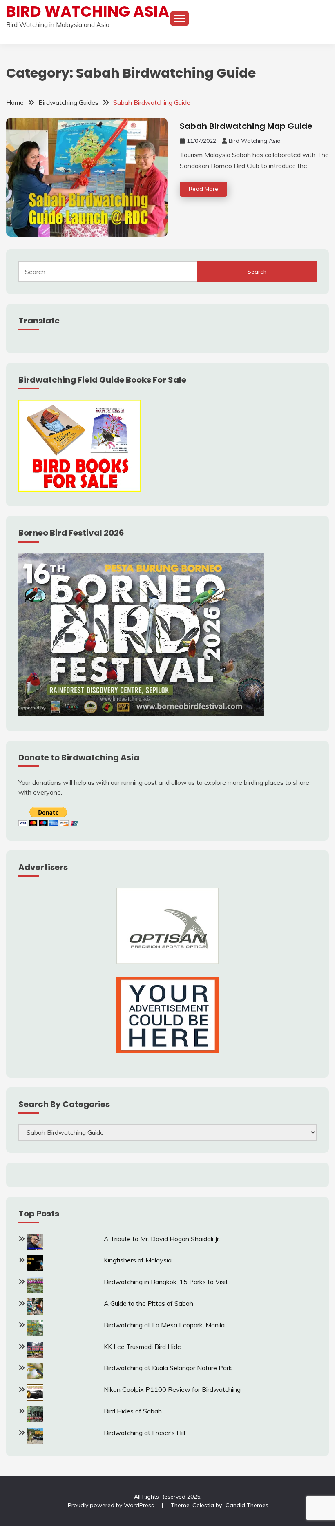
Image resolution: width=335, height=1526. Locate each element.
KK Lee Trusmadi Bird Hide (142, 1346)
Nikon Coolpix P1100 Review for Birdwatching (172, 1389)
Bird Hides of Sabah (133, 1411)
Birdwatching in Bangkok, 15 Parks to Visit (166, 1282)
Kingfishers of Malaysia (138, 1260)
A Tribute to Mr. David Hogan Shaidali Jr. (162, 1239)
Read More (203, 189)
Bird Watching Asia (87, 11)
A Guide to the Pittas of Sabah (148, 1303)
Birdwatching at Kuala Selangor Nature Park (168, 1368)
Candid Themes (247, 1505)
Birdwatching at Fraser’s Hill (144, 1433)
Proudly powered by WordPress (112, 1505)
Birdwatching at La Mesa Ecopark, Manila (164, 1325)
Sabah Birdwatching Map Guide (246, 126)
